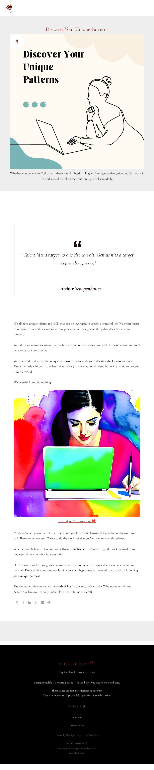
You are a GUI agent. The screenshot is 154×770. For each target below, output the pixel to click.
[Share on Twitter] (17, 603)
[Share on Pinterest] (36, 603)
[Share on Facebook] (23, 603)
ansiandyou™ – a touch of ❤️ (77, 521)
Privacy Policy (77, 725)
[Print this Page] (49, 603)
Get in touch (77, 717)
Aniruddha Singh (77, 752)
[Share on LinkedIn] (29, 603)
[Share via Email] (42, 603)
